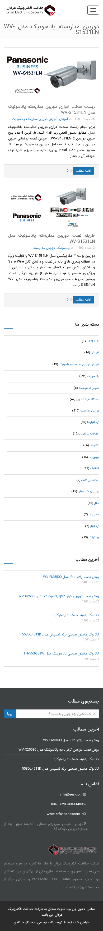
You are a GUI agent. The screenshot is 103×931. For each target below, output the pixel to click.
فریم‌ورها (94, 457)
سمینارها (94, 514)
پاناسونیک (63, 247)
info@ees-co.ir (71, 794)
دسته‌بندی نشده (90, 480)
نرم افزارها (93, 422)
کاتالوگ (94, 468)
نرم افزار (94, 526)
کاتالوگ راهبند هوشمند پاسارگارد (76, 615)
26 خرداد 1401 (84, 118)
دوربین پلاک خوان (88, 491)
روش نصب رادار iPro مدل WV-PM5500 (71, 577)
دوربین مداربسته (44, 247)
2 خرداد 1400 (85, 247)
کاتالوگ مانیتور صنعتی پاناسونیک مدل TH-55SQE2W (61, 653)
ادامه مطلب (83, 170)
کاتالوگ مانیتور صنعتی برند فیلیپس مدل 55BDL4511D (60, 634)
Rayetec (93, 341)
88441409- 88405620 (67, 804)
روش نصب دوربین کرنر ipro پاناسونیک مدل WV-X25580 (58, 596)
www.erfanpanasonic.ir (65, 814)
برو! (9, 714)
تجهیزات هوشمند (89, 388)
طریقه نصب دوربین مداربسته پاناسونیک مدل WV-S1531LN (51, 238)
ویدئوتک (94, 537)
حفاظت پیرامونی (89, 434)
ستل (96, 503)
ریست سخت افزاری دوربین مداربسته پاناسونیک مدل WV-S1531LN (51, 109)
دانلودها (94, 445)
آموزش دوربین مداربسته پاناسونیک (34, 118)
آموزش (63, 118)
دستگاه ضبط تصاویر (87, 399)
